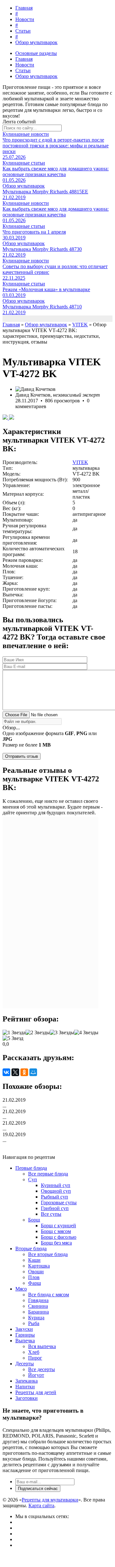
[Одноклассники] (24, 1072)
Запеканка (26, 1381)
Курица (36, 1317)
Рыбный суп (54, 1196)
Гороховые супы (59, 1202)
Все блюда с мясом (48, 1294)
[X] (15, 1072)
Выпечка (25, 1340)
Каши (34, 1260)
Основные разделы (36, 53)
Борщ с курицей (58, 1225)
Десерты (24, 1363)
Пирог (35, 1358)
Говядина (38, 1300)
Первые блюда (31, 1168)
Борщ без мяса (56, 1242)
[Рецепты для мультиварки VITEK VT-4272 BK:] (6, 418)
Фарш (34, 1283)
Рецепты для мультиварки (50, 1499)
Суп (32, 1179)
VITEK (80, 462)
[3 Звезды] (62, 1033)
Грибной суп (55, 1208)
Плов (34, 1277)
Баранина (38, 1312)
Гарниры (25, 1335)
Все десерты (41, 1369)
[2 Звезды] (38, 1033)
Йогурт (36, 1375)
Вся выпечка (42, 1346)
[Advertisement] (50, 912)
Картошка (39, 1265)
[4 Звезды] (86, 1033)
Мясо (21, 1289)
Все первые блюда (48, 1173)
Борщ (34, 1219)
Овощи (36, 1271)
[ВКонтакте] (6, 1072)
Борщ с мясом (56, 1231)
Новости (24, 19)
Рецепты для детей (35, 1392)
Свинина (38, 1306)
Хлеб (33, 1352)
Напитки (25, 1386)
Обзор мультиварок (36, 42)
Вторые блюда (31, 1248)
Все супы (51, 1214)
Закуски (24, 1329)
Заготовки (26, 1398)
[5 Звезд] (13, 1038)
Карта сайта (41, 1505)
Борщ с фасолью (58, 1237)
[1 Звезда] (14, 1033)
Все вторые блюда (48, 1254)
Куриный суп (55, 1185)
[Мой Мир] (33, 1072)
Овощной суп (56, 1191)
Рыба (33, 1323)
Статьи (23, 31)
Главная (24, 8)
